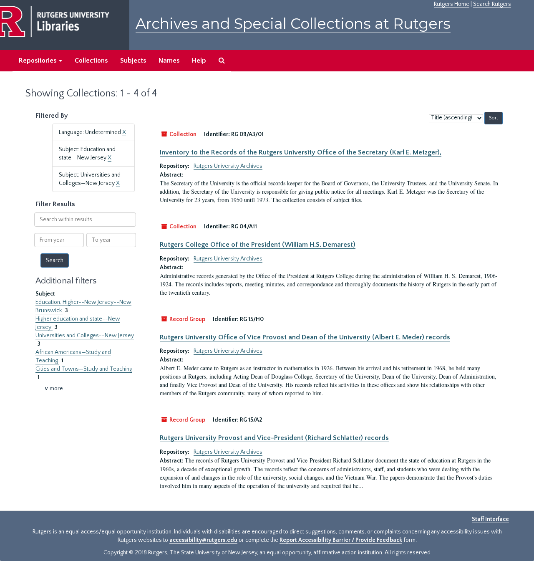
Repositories (38, 60)
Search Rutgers (492, 4)
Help (199, 60)
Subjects (133, 60)
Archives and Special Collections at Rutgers (293, 24)
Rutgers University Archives (228, 166)
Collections (91, 60)
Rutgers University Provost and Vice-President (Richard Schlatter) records (274, 438)
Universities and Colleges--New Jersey (84, 335)
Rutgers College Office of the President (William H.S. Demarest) (257, 244)
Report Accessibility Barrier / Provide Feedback (341, 540)
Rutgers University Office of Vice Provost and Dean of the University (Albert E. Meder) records (305, 337)
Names (169, 60)
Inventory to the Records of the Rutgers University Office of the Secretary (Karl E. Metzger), (300, 152)
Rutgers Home (451, 4)
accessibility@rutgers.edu (203, 540)
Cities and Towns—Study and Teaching (83, 369)
